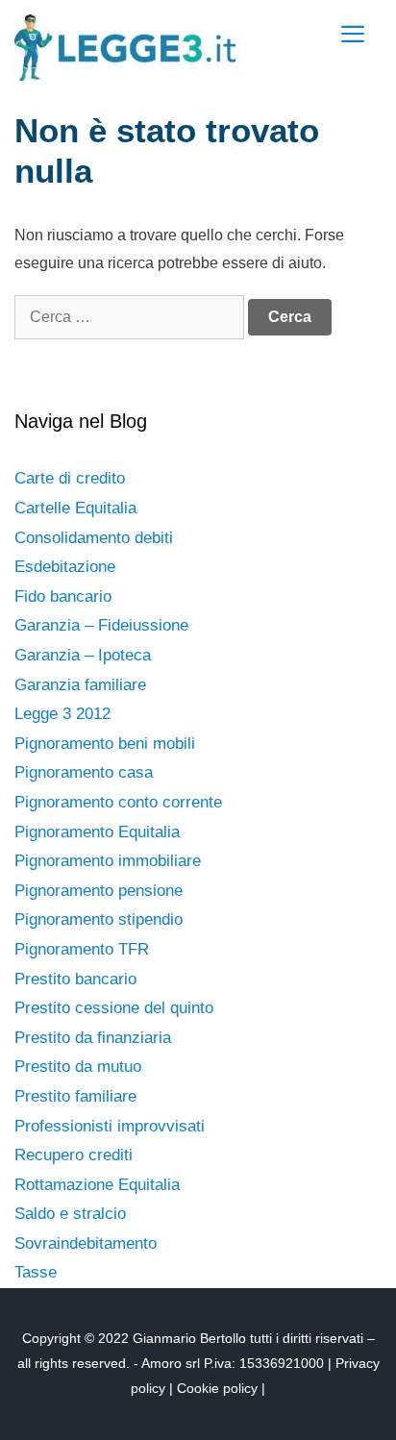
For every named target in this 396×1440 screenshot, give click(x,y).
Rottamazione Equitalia (97, 1185)
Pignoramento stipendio (98, 919)
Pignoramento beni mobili (104, 743)
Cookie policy (217, 1388)
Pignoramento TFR (81, 949)
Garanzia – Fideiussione (101, 625)
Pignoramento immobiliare (107, 861)
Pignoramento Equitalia (97, 832)
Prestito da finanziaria (92, 1038)
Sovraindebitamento (85, 1243)
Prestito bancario (75, 979)
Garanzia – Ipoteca (82, 655)
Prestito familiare (75, 1096)
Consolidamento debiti (93, 538)
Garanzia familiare (80, 685)
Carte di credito (69, 478)
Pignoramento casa (83, 772)
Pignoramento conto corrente (118, 802)
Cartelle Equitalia (75, 508)
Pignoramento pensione (98, 890)
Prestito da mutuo (77, 1066)
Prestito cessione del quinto (113, 1008)
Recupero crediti (73, 1155)
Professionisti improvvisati (109, 1126)
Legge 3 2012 (62, 714)
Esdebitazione (64, 567)
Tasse (35, 1272)
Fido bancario (62, 596)
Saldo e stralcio (70, 1213)
